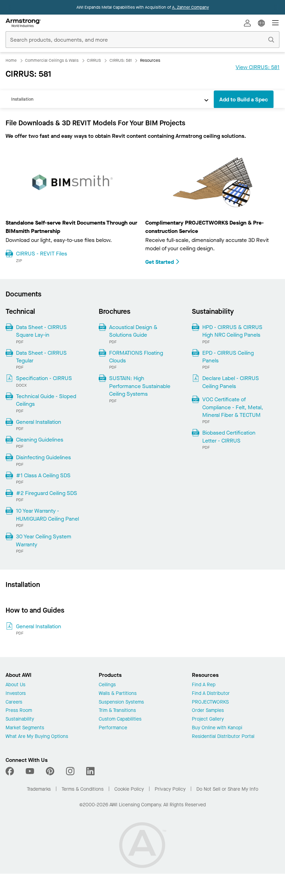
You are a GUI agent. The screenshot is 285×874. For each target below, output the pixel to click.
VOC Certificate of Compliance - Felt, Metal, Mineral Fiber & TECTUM (232, 407)
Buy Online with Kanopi (217, 728)
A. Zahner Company (190, 7)
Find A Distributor (211, 694)
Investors (16, 694)
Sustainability (20, 719)
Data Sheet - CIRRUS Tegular (41, 356)
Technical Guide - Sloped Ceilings (46, 400)
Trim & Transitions (117, 711)
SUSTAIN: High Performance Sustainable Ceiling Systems (139, 386)
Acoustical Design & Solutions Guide (133, 330)
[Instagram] (70, 771)
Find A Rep (203, 685)
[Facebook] (11, 771)
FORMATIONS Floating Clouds (136, 356)
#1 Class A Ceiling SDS (43, 475)
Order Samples (208, 711)
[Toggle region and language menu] (261, 23)
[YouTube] (30, 771)
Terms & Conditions (83, 789)
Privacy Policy (170, 789)
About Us (15, 685)
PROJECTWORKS (210, 702)
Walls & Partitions (118, 694)
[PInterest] (50, 771)
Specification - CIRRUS (44, 378)
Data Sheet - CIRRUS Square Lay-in (41, 330)
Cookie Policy (129, 789)
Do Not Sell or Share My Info (227, 789)
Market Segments (25, 728)
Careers (14, 702)
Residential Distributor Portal (223, 737)
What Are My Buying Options (37, 737)
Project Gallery (208, 719)
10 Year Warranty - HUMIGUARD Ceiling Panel (47, 514)
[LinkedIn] (90, 771)
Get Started (159, 262)
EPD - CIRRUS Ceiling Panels (228, 356)
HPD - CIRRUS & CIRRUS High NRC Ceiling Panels (232, 330)
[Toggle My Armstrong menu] (247, 23)
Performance (113, 728)
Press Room (19, 711)
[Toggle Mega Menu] (275, 23)
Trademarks (39, 789)
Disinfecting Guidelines (43, 457)
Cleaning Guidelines (39, 439)
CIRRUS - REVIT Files (41, 253)
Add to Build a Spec (243, 99)
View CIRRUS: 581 (257, 67)
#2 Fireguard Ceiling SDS (46, 493)
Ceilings (107, 685)
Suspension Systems (121, 702)
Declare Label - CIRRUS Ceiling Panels (230, 382)
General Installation (38, 422)
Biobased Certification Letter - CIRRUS (228, 436)
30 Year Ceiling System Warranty (43, 540)
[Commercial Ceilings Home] (23, 23)
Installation (22, 99)
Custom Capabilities (120, 719)
